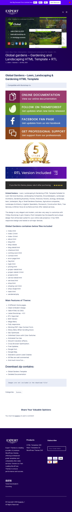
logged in (17, 416)
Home (7, 52)
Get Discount (55, 2)
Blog (11, 52)
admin (9, 62)
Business (15, 62)
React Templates (32, 448)
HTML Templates (32, 445)
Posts (15, 52)
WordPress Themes (33, 450)
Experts (21, 502)
